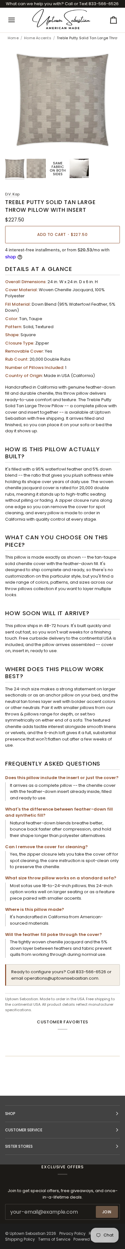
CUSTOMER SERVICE (23, 1130)
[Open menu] (17, 20)
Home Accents (37, 38)
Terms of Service (54, 1239)
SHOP (10, 1113)
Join (107, 1212)
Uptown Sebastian (28, 1233)
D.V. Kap (12, 194)
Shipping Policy (20, 1239)
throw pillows (18, 589)
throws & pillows (22, 714)
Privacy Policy (72, 1233)
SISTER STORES (19, 1146)
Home (13, 38)
